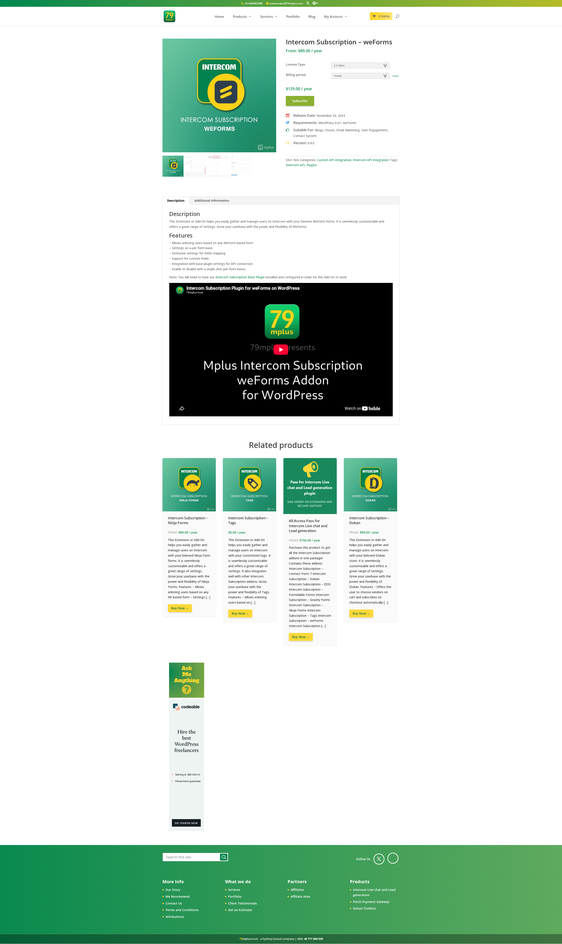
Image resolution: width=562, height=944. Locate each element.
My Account (333, 16)
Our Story (173, 890)
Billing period (296, 75)
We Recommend (178, 896)
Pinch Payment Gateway (371, 902)
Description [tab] (175, 200)
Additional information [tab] (211, 200)
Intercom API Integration (371, 160)
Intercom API (295, 165)
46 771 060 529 (313, 939)
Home (219, 16)
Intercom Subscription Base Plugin (240, 277)
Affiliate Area (300, 896)
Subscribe (300, 101)
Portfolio (293, 16)
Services (266, 16)
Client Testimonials (242, 903)
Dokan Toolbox (364, 908)
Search (223, 857)
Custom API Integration (334, 160)
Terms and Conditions (182, 910)
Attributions (175, 917)
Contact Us (174, 903)
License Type (295, 64)
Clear (395, 75)
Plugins (311, 165)
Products (240, 16)
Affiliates (297, 890)
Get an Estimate (240, 910)
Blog (311, 16)
